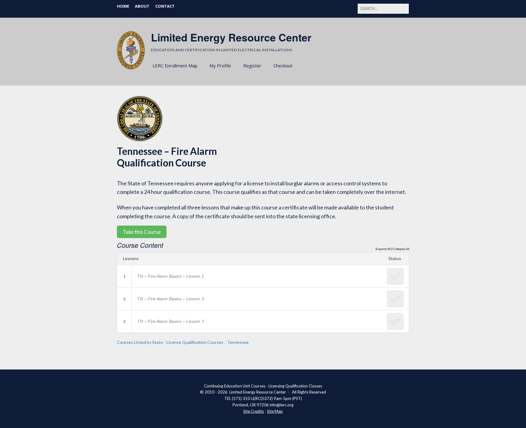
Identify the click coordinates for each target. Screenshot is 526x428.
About (142, 6)
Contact (165, 6)
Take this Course (142, 232)
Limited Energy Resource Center (231, 37)
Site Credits (253, 411)
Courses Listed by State (140, 342)
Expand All (383, 249)
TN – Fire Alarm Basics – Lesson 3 (170, 321)
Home (123, 6)
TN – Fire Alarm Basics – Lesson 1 (170, 276)
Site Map (275, 411)
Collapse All (401, 249)
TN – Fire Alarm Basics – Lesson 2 (170, 298)
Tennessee (238, 342)
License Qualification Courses (195, 342)
